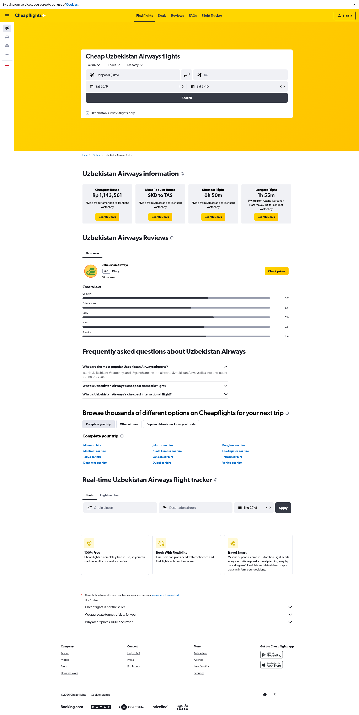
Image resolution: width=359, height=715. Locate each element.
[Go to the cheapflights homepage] (30, 16)
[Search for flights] (7, 28)
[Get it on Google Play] (271, 654)
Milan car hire (92, 445)
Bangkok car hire (233, 445)
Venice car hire (232, 462)
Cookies (72, 4)
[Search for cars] (7, 46)
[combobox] (94, 65)
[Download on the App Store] (271, 664)
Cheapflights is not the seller (105, 607)
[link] (107, 217)
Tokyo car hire (92, 456)
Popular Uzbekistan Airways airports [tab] (171, 424)
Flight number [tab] (109, 495)
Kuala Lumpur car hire (167, 451)
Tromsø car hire (232, 456)
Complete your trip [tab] (98, 424)
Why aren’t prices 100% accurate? (109, 622)
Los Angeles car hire (235, 451)
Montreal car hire (94, 451)
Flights (96, 155)
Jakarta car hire (163, 445)
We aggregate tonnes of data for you (110, 614)
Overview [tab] (92, 253)
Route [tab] (89, 495)
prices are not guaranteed (165, 595)
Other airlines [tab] (129, 424)
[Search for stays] (7, 37)
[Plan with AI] (7, 54)
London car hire (163, 456)
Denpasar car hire (95, 462)
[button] (354, 4)
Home (84, 155)
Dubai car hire (162, 462)
